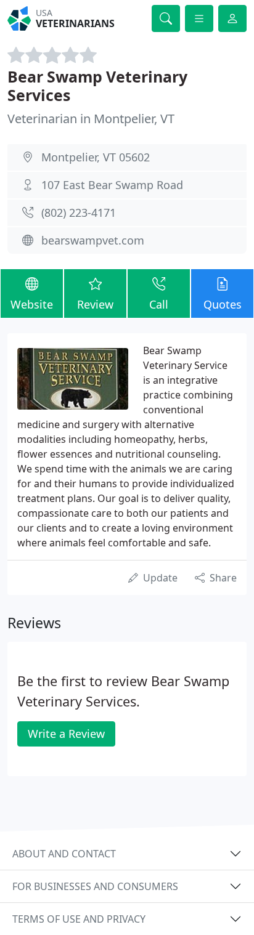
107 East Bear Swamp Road (112, 184)
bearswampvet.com (92, 240)
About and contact (64, 853)
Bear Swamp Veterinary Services (97, 85)
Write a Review (66, 733)
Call (158, 304)
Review (95, 304)
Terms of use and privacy (78, 919)
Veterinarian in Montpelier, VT (90, 118)
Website (31, 304)
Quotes (222, 304)
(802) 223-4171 (78, 212)
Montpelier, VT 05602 (95, 157)
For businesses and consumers (95, 886)
